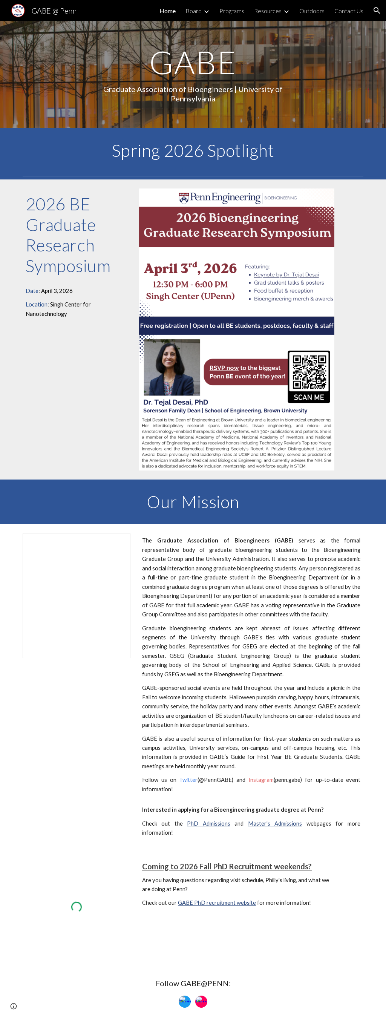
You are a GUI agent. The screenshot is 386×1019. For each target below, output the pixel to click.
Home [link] (167, 10)
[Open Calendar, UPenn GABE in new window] (116, 543)
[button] (377, 11)
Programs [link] (231, 10)
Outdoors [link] (312, 10)
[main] (193, 74)
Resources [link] (268, 10)
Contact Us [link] (348, 10)
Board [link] (193, 10)
